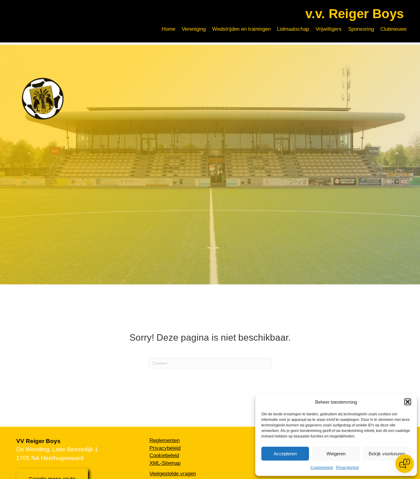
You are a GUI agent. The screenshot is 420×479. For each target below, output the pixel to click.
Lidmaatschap (293, 29)
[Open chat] (404, 463)
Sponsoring (361, 29)
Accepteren (285, 453)
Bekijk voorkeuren (387, 453)
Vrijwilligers (328, 29)
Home (168, 29)
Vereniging (194, 29)
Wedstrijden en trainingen (241, 29)
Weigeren (336, 453)
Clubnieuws (393, 29)
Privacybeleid (347, 467)
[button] (408, 402)
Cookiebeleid (322, 467)
